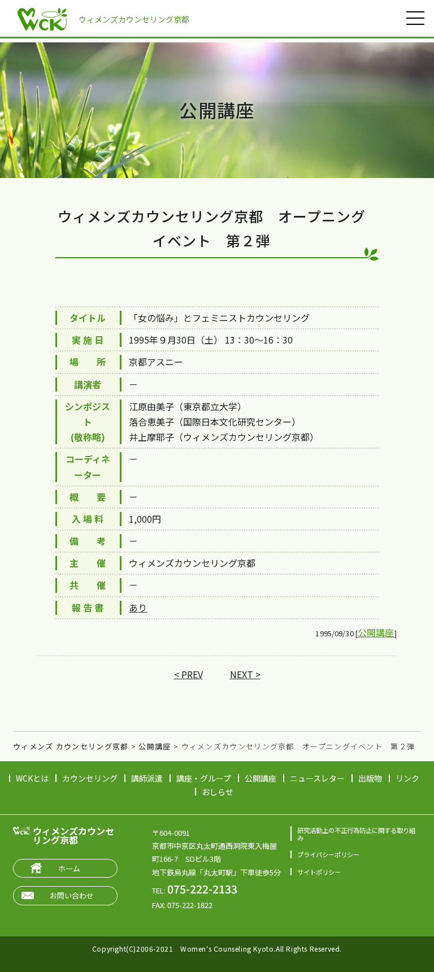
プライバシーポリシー (328, 854)
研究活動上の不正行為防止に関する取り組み (356, 834)
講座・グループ (203, 778)
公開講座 (376, 632)
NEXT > (245, 674)
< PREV (188, 674)
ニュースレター (317, 778)
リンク (407, 778)
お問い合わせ (72, 895)
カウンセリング (90, 778)
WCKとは (32, 778)
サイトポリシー (319, 871)
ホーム (69, 868)
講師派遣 (147, 778)
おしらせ (217, 792)
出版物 (370, 778)
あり (138, 607)
